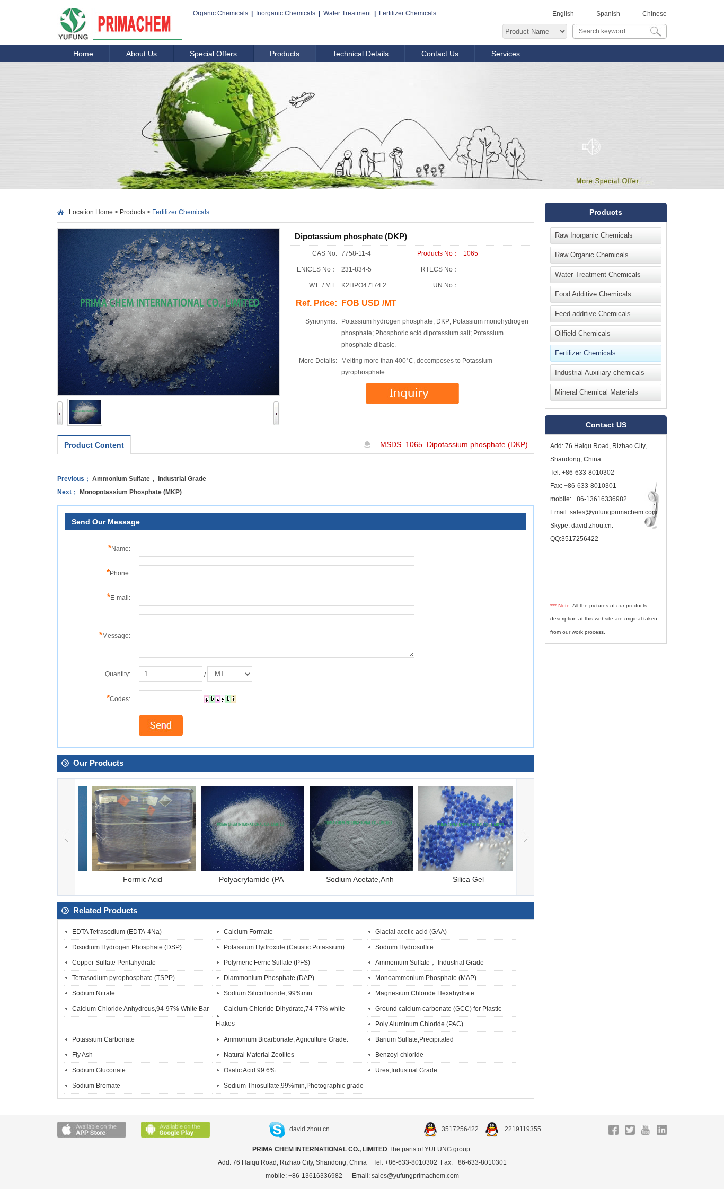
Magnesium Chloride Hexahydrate (424, 993)
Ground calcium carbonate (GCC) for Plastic (438, 1008)
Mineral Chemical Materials (596, 392)
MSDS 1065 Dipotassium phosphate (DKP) (454, 444)
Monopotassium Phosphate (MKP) (131, 492)
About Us (141, 53)
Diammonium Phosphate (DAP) (269, 978)
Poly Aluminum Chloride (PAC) (419, 1024)
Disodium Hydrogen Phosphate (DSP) (127, 947)
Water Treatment (347, 13)
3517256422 (461, 1129)
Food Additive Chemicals (593, 294)
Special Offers (213, 53)
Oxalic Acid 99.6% (250, 1070)
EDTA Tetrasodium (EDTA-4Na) (117, 932)
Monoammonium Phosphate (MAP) (425, 978)
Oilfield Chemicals (583, 333)
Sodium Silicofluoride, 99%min (268, 993)
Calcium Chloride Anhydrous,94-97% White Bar (140, 1008)
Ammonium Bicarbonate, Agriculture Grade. (286, 1039)
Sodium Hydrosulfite (404, 947)
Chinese (654, 14)
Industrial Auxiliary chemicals (599, 373)
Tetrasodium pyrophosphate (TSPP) (123, 978)
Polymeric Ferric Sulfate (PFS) (267, 962)
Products (284, 53)
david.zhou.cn (309, 1129)
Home (83, 53)
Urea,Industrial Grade (406, 1070)
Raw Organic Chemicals (592, 255)
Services (505, 53)
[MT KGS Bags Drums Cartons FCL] (229, 674)
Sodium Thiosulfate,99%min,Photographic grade (294, 1085)
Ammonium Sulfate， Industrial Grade (149, 479)
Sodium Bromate (96, 1085)
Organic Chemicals (220, 13)
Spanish (608, 14)
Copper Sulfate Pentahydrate (114, 962)
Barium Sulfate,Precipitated (414, 1039)
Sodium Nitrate (93, 993)
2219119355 (522, 1129)
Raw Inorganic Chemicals (594, 235)
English (563, 14)
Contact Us (439, 53)
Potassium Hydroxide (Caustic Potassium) (284, 947)
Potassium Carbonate (103, 1039)
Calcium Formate (248, 932)
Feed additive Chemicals (593, 314)
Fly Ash (82, 1055)
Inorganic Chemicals (285, 13)
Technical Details (360, 53)
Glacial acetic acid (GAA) (411, 932)
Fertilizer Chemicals (407, 13)
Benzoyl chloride (399, 1055)
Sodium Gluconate (99, 1070)
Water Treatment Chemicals (598, 274)
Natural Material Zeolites (259, 1055)
